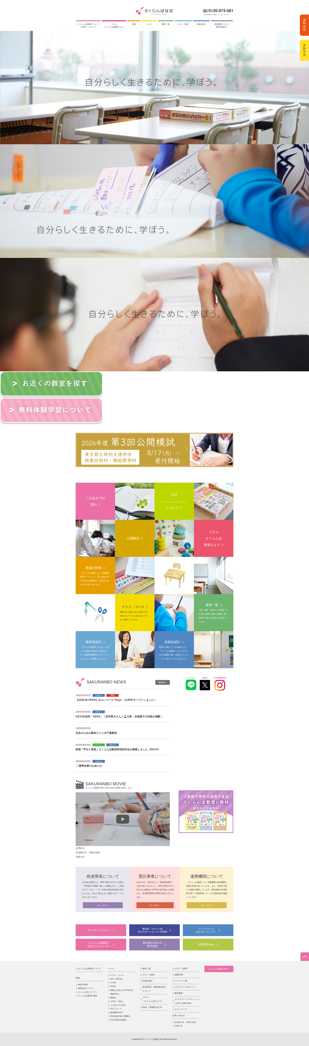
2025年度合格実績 (118, 1020)
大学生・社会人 (117, 1001)
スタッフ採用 (181, 968)
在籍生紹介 (201, 24)
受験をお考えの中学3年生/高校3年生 (121, 992)
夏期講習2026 (116, 1012)
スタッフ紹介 (183, 24)
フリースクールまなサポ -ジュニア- (206, 930)
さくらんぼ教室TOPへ (218, 969)
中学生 (113, 986)
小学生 (113, 983)
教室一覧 (165, 24)
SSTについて (116, 1009)
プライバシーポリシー (185, 987)
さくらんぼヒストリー (87, 992)
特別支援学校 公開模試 (120, 1016)
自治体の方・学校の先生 (185, 1022)
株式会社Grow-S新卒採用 (152, 944)
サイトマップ (181, 1009)
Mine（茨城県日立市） (153, 1007)
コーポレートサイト (98, 930)
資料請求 (304, 25)
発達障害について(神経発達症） (222, 25)
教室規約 (179, 993)
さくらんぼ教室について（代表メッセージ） (88, 25)
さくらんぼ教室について (89, 968)
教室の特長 (83, 984)
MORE (161, 682)
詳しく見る (101, 905)
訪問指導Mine (206, 944)
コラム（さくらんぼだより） (152, 999)
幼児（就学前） (117, 979)
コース (149, 24)
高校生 (113, 998)
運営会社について (86, 988)
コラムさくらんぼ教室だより (114, 25)
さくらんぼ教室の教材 (87, 996)
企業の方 (178, 1026)
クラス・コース (117, 975)
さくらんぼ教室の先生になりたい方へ (98, 944)
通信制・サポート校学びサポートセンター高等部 (152, 930)
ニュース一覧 (181, 981)
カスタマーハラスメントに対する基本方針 (187, 1001)
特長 (134, 24)
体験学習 (304, 50)
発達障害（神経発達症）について (154, 989)
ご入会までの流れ (118, 1005)
